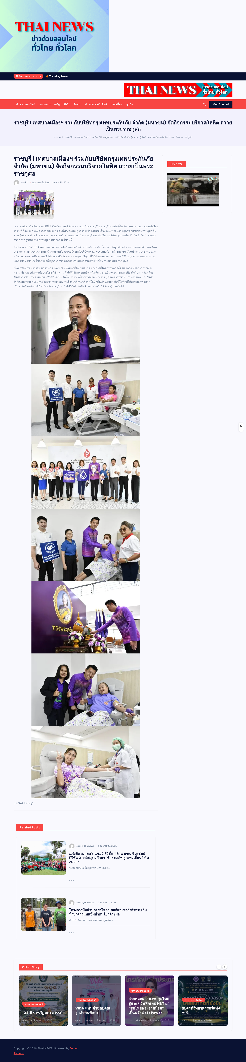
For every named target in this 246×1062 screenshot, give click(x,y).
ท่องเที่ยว (116, 104)
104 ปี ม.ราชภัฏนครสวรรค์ (195, 1010)
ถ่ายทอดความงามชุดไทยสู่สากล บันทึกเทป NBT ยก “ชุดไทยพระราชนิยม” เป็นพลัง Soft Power (95, 1006)
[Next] (224, 966)
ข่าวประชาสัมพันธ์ (96, 104)
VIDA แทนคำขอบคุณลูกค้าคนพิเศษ (39, 1010)
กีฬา (66, 104)
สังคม (77, 104)
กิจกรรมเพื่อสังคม (41, 182)
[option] (43, 1001)
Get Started (221, 104)
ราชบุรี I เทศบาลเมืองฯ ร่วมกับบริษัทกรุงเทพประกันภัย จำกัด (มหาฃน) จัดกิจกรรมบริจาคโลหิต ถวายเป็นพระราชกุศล (128, 137)
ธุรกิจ (129, 104)
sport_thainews (85, 846)
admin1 (24, 182)
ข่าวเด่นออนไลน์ (25, 104)
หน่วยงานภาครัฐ (50, 104)
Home (57, 137)
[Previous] (219, 966)
